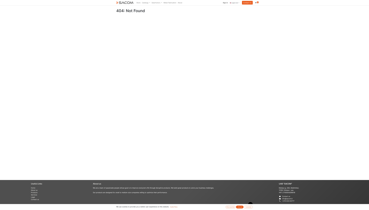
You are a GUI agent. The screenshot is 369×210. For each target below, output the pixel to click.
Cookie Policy (173, 207)
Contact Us (247, 3)
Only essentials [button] (230, 207)
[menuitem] (138, 3)
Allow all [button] (240, 207)
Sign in (225, 3)
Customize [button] (248, 207)
